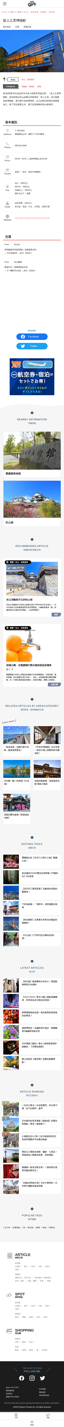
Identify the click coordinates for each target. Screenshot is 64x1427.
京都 (33, 1266)
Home (4, 12)
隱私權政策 (10, 1390)
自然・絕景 (19, 1281)
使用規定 (9, 1393)
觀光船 (30, 1228)
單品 (31, 1342)
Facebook (33, 336)
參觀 (39, 87)
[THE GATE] (32, 3)
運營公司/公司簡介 (12, 1397)
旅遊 (17, 1317)
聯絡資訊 (42, 1392)
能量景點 (16, 1228)
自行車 (7, 1228)
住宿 (38, 1317)
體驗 (24, 1317)
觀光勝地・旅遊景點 (43, 1278)
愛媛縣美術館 (13, 473)
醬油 (31, 1350)
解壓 (38, 1228)
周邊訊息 (27, 27)
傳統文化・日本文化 (23, 1278)
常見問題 (42, 1389)
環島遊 (52, 1228)
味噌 (24, 1350)
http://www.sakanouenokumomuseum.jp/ (32, 218)
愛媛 (19, 12)
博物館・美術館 (28, 87)
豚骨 (17, 1350)
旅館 (44, 1228)
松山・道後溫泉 (28, 79)
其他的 (44, 1350)
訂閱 (17, 1342)
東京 (26, 1266)
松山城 (9, 522)
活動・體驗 (32, 1281)
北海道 (17, 1266)
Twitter (33, 346)
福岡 (47, 1266)
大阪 (40, 1266)
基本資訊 (7, 27)
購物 (49, 1281)
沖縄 (17, 1270)
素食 (24, 1342)
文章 (16, 1417)
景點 (12, 12)
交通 (17, 27)
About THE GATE (12, 1387)
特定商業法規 (44, 1395)
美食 (42, 1281)
